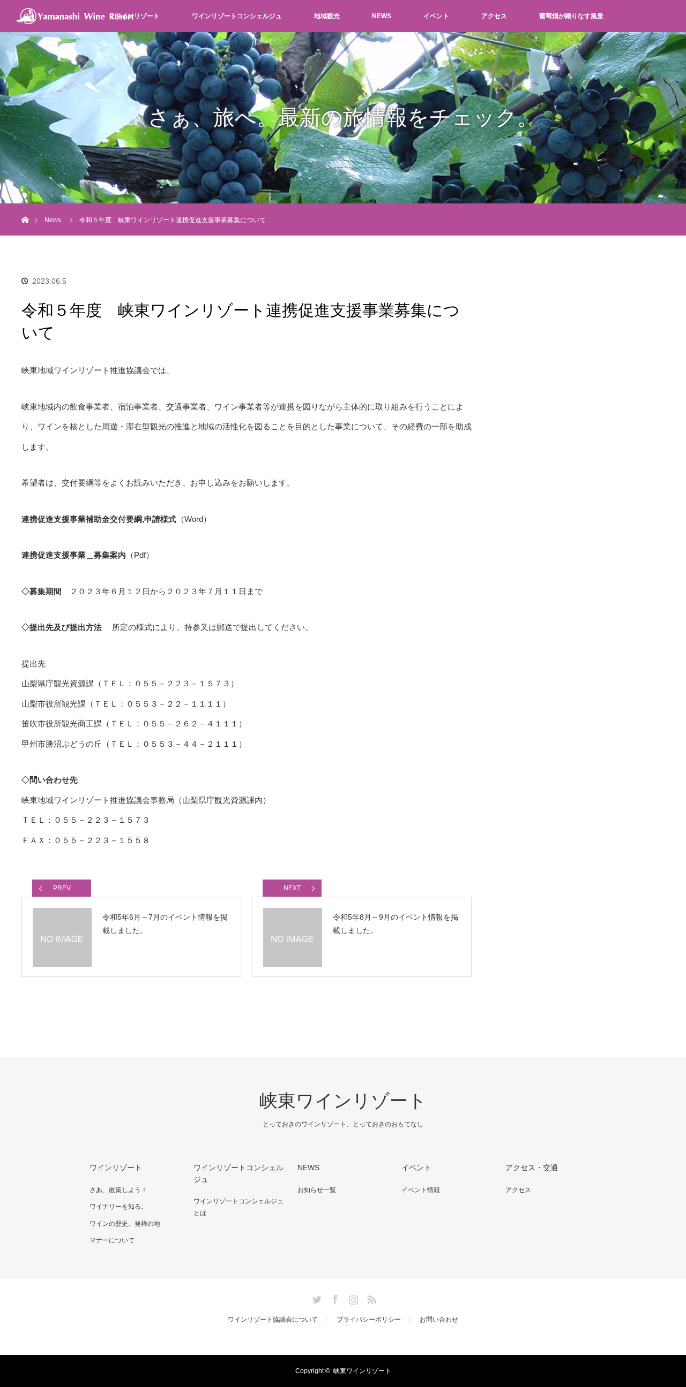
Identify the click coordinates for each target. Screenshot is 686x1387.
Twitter (316, 1298)
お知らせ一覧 (316, 1190)
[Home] (24, 207)
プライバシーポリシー (369, 1319)
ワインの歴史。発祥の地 (125, 1223)
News (52, 220)
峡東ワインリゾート (343, 1101)
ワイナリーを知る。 (118, 1206)
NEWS (381, 16)
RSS (370, 1298)
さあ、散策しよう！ (118, 1190)
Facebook (334, 1298)
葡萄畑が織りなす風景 (571, 16)
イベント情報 (420, 1190)
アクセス (494, 16)
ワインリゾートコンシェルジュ (237, 16)
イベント (436, 16)
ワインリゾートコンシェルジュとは (238, 1207)
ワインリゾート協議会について (273, 1319)
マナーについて (112, 1240)
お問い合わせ (439, 1319)
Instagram (352, 1298)
